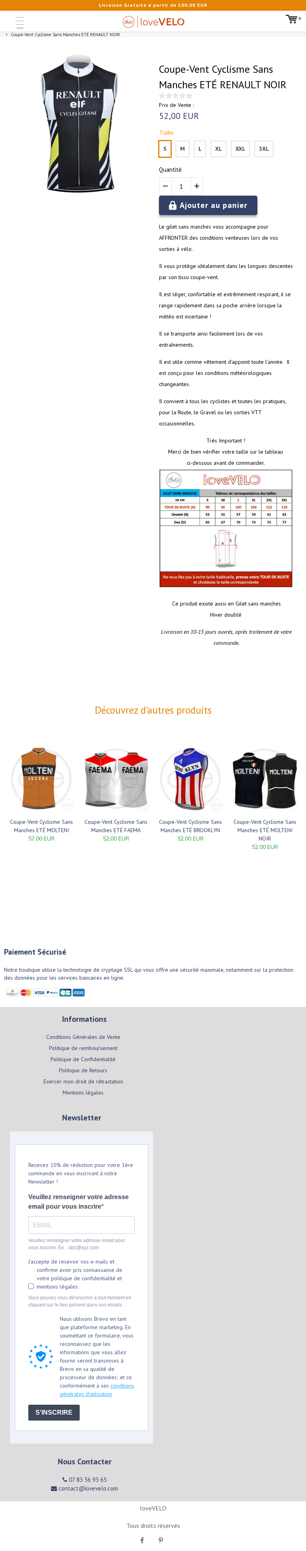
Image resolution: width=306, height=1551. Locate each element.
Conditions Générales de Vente (83, 1036)
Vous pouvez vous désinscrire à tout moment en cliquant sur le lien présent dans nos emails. (79, 1301)
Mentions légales (83, 1092)
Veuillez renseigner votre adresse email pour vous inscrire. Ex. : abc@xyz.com (76, 1244)
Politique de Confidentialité (83, 1059)
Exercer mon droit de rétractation (83, 1081)
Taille (166, 132)
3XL (264, 148)
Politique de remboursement (83, 1048)
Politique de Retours (83, 1070)
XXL (240, 148)
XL (218, 148)
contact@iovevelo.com (87, 1488)
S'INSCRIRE (54, 1412)
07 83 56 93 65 (87, 1479)
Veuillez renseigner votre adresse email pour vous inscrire (78, 1202)
